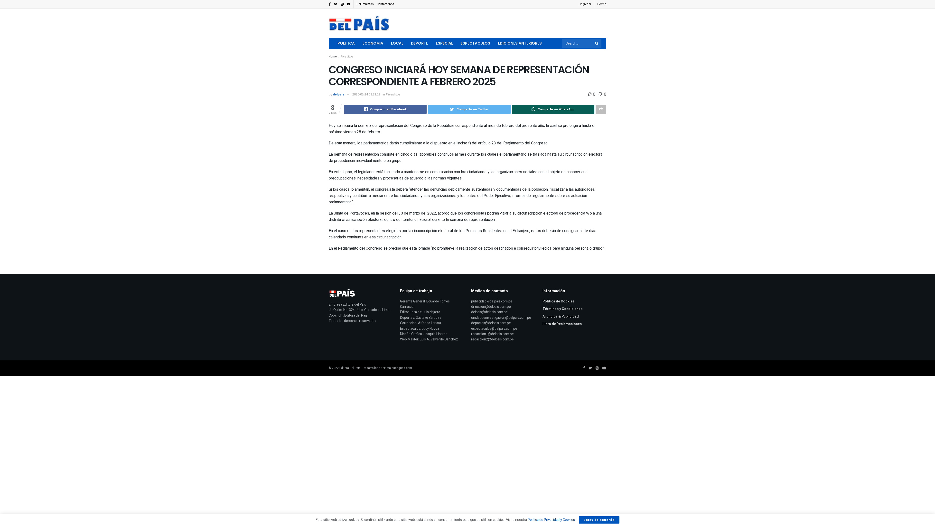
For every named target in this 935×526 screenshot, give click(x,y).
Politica (346, 43)
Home (333, 56)
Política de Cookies (558, 301)
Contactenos (385, 4)
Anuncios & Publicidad (560, 316)
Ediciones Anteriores (520, 43)
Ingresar (585, 4)
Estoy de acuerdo (599, 519)
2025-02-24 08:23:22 (366, 94)
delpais (339, 94)
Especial (444, 43)
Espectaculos (475, 43)
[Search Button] (597, 43)
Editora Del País (350, 368)
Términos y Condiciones (562, 308)
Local (397, 43)
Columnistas (365, 4)
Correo (601, 4)
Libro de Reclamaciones (562, 324)
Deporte (419, 43)
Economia (373, 43)
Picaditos (347, 56)
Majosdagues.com (399, 368)
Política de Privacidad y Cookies (551, 519)
